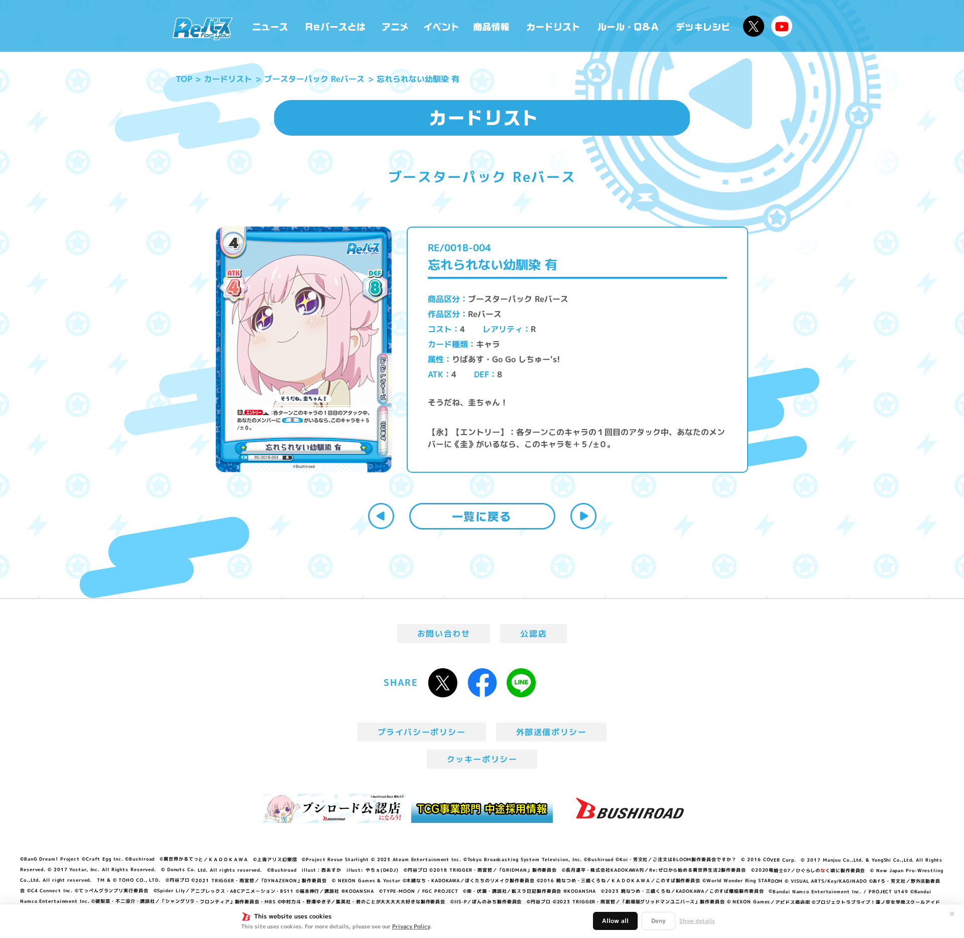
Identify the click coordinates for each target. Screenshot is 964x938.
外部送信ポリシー (551, 732)
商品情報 (492, 26)
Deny (658, 920)
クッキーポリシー (482, 759)
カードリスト (554, 26)
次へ (583, 516)
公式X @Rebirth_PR (753, 26)
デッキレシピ (703, 26)
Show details (697, 921)
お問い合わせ (443, 633)
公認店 (533, 633)
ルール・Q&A (629, 26)
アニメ (395, 26)
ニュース (270, 26)
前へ (381, 516)
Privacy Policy (411, 926)
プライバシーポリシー (422, 732)
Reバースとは (335, 26)
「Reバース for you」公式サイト (202, 28)
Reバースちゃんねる (781, 26)
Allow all (615, 920)
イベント (441, 26)
